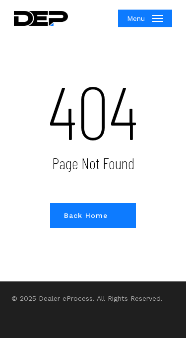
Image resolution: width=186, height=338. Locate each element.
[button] (145, 18)
